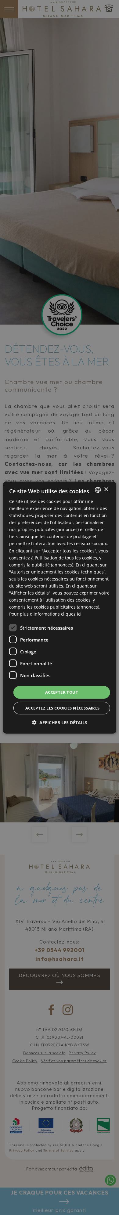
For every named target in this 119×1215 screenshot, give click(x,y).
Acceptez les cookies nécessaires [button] (62, 708)
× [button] (106, 489)
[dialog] (59, 607)
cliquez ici (71, 614)
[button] (59, 722)
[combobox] (98, 490)
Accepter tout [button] (61, 692)
